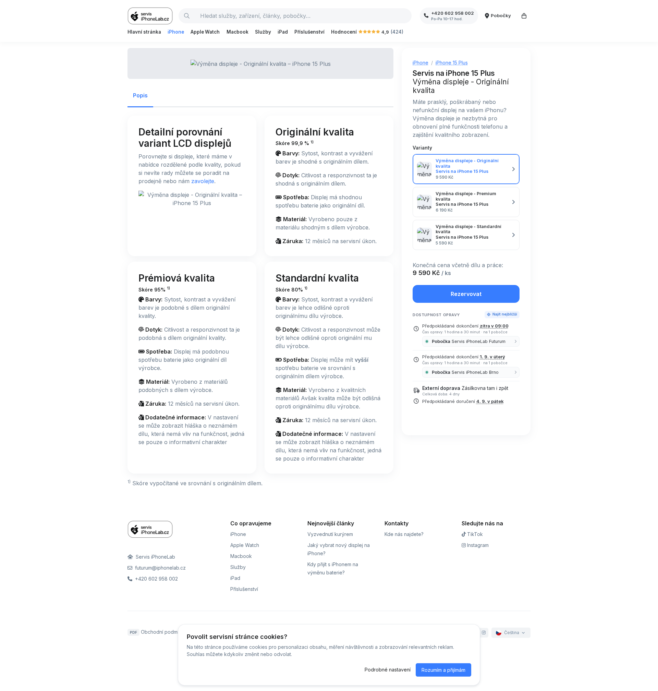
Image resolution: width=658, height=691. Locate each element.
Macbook (237, 32)
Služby (263, 32)
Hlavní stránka (144, 32)
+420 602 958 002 (156, 579)
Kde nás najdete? (404, 534)
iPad (283, 32)
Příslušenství (309, 32)
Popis (140, 95)
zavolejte (202, 181)
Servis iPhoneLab (154, 557)
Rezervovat (466, 293)
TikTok (474, 534)
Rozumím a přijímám (443, 670)
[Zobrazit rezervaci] (524, 15)
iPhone (176, 32)
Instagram (477, 545)
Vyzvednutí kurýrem (330, 534)
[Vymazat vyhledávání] (406, 15)
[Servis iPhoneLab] (150, 16)
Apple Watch (205, 32)
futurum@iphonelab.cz (160, 568)
